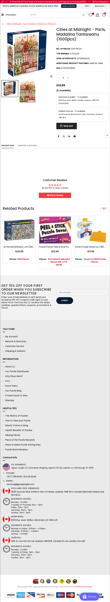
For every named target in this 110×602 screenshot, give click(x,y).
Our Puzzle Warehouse (17, 371)
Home (2, 24)
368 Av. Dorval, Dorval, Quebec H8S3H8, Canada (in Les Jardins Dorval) (48, 541)
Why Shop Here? (14, 376)
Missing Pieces (12, 435)
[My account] (97, 15)
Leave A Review (69, 6)
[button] (101, 208)
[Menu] (2, 15)
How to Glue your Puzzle (17, 420)
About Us (10, 366)
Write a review (55, 195)
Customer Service (14, 346)
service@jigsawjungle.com (20, 484)
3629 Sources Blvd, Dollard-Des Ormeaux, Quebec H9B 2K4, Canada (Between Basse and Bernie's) (57, 493)
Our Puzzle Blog (13, 390)
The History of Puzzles (16, 415)
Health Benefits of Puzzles (18, 430)
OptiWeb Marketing (83, 586)
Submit (64, 300)
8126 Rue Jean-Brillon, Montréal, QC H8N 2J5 (34, 520)
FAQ (7, 381)
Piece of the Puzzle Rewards (20, 439)
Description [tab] (7, 145)
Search (83, 14)
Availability (65, 90)
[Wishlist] (91, 15)
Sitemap (9, 400)
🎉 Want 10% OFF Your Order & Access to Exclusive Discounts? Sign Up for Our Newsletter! (41, 1)
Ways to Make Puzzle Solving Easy (23, 444)
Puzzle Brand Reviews (16, 449)
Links (87, 6)
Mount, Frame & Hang (16, 425)
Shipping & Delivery (15, 351)
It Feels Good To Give (16, 395)
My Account (11, 336)
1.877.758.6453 (14, 476)
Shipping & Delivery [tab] (27, 145)
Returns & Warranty (15, 341)
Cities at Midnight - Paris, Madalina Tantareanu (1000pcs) (81, 34)
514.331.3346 (29, 476)
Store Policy (11, 385)
